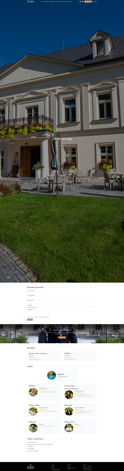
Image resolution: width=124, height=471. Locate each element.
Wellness (46, 1)
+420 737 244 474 (68, 357)
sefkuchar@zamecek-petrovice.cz (46, 426)
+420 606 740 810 (33, 357)
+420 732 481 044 (78, 392)
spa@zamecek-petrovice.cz (71, 359)
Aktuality (85, 464)
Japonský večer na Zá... (88, 467)
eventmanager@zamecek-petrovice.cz (83, 394)
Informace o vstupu (71, 467)
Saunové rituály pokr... (87, 469)
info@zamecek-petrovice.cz (35, 359)
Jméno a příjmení (31, 290)
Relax (53, 467)
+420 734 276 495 (78, 426)
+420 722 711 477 (42, 409)
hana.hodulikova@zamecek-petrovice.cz (83, 411)
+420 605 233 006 (78, 409)
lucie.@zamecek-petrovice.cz (48, 391)
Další (71, 1)
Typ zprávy (29, 305)
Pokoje (53, 466)
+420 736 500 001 (43, 390)
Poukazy (95, 1)
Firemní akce (66, 1)
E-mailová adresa (31, 295)
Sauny (68, 469)
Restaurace (51, 1)
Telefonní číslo (30, 300)
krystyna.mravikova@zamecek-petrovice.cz (48, 411)
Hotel (42, 1)
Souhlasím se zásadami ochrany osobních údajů (38, 317)
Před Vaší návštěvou (56, 469)
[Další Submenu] (72, 1)
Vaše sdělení (30, 309)
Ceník (68, 466)
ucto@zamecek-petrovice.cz (81, 412)
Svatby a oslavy (58, 1)
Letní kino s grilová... (87, 466)
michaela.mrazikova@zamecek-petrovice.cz (84, 396)
